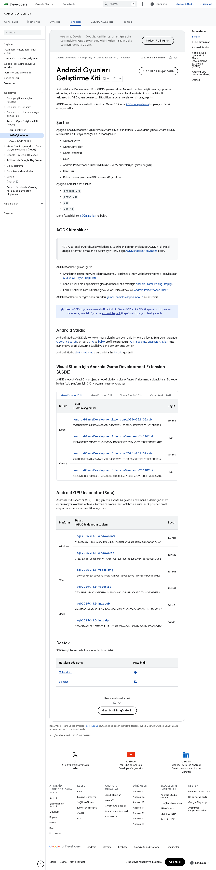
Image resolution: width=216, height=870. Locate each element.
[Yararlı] (170, 57)
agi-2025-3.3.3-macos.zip (94, 586)
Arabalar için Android (116, 811)
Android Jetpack (111, 313)
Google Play (42, 4)
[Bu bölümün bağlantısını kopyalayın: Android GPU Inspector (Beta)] (117, 493)
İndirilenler (33, 21)
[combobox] (120, 4)
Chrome (107, 847)
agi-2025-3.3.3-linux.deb (93, 603)
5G (79, 818)
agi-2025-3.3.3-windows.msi (96, 536)
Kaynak (53, 817)
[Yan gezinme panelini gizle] (40, 864)
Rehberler (75, 21)
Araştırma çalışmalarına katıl (198, 809)
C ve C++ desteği (66, 341)
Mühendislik (65, 672)
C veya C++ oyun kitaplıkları (79, 278)
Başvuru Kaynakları (102, 21)
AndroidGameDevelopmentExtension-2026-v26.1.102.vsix (113, 419)
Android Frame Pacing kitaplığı (154, 284)
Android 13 (138, 813)
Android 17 (138, 791)
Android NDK (167, 819)
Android (53, 798)
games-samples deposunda (123, 297)
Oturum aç (206, 4)
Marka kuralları (78, 862)
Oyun (80, 791)
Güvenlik (54, 811)
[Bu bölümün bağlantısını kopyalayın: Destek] (73, 643)
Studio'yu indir (168, 813)
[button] (20, 93)
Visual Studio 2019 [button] (131, 395)
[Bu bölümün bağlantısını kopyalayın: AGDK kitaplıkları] (92, 230)
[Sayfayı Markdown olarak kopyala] (115, 79)
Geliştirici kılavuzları (171, 802)
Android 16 (139, 796)
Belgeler (63, 681)
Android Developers (66, 57)
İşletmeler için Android (56, 805)
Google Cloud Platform (146, 847)
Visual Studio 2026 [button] (72, 395)
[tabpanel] (117, 439)
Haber (52, 822)
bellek (101, 341)
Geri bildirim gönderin (158, 71)
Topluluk (127, 21)
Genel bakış (11, 21)
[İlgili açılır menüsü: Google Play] (54, 4)
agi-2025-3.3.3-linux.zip (93, 620)
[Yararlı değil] (175, 57)
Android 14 (139, 807)
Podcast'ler (55, 833)
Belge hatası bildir (197, 796)
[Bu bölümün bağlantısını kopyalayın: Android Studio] (88, 331)
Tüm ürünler (172, 847)
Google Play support (199, 802)
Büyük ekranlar (113, 794)
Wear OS (110, 800)
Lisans (63, 862)
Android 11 (138, 823)
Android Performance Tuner (150, 290)
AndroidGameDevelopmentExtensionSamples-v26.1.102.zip (114, 436)
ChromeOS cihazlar (115, 805)
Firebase (123, 847)
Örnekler (55, 21)
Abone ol (175, 862)
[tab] (72, 395)
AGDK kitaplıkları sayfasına (141, 251)
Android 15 (138, 802)
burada (118, 352)
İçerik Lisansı (92, 725)
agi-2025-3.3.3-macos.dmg (95, 570)
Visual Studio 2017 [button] (160, 395)
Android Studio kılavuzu (168, 796)
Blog (51, 827)
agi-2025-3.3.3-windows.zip (95, 553)
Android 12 (138, 818)
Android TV (111, 816)
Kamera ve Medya (87, 807)
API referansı (167, 808)
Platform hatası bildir (199, 791)
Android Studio (185, 4)
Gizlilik (80, 813)
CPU (91, 341)
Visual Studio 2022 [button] (101, 395)
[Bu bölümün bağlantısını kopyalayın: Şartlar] (73, 123)
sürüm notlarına (84, 352)
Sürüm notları (88, 216)
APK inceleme (138, 341)
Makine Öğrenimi (86, 796)
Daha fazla (69, 4)
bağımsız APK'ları (158, 341)
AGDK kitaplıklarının (137, 104)
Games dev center (17, 13)
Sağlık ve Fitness (85, 802)
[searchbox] (22, 32)
